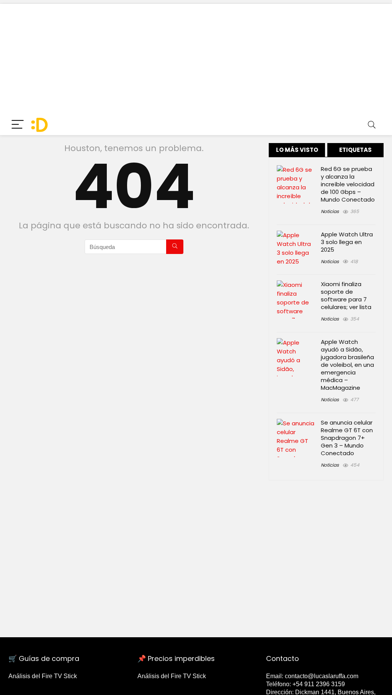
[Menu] (17, 125)
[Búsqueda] (174, 246)
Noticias (330, 211)
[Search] (372, 125)
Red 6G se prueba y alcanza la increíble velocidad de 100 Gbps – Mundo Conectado (348, 184)
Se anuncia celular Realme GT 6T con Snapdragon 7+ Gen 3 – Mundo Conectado (347, 437)
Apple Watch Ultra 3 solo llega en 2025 (347, 242)
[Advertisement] (196, 57)
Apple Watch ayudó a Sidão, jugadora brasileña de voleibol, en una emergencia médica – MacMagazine (347, 365)
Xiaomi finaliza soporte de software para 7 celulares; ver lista (346, 295)
